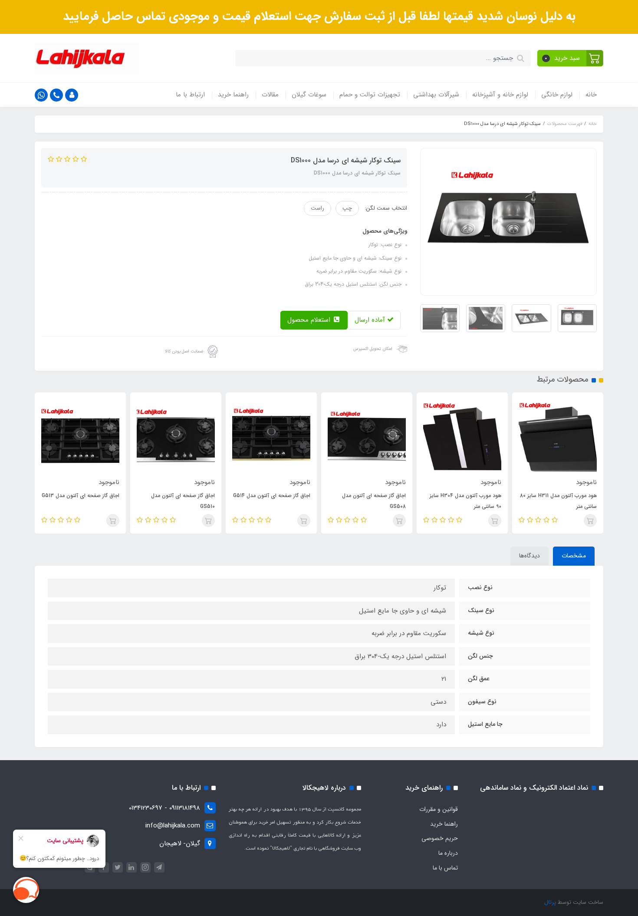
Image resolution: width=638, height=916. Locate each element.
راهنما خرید (233, 94)
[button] (570, 58)
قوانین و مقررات (438, 809)
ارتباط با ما (190, 94)
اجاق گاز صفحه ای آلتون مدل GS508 (374, 501)
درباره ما (448, 853)
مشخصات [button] (574, 555)
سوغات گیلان (309, 94)
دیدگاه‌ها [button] (529, 555)
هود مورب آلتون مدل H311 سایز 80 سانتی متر (558, 501)
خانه (591, 94)
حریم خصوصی (439, 838)
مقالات (270, 94)
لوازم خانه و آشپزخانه (500, 94)
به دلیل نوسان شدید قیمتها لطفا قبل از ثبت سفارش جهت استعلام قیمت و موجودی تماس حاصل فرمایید (319, 16)
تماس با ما (445, 868)
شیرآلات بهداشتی (436, 94)
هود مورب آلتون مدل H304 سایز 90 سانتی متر (465, 501)
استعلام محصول (309, 320)
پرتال (550, 902)
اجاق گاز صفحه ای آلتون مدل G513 (80, 495)
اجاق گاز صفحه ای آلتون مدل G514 (271, 495)
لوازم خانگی (556, 94)
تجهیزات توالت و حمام (369, 94)
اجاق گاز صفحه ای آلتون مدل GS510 (183, 501)
